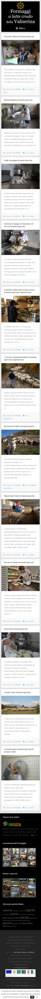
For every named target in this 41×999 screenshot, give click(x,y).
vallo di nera (13, 926)
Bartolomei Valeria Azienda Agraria (19, 426)
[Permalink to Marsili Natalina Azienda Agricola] (20, 116)
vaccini (6, 926)
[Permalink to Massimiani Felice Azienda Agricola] (20, 511)
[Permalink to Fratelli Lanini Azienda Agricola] (20, 705)
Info (37, 997)
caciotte (7, 910)
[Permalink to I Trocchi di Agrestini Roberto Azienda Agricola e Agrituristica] (20, 375)
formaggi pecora (29, 914)
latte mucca (8, 918)
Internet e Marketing (22, 986)
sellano (31, 555)
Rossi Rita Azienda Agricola (16, 629)
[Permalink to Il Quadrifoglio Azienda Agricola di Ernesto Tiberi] (20, 767)
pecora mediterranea (24, 920)
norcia (31, 216)
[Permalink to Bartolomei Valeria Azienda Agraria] (20, 442)
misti (17, 918)
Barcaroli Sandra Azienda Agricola (18, 562)
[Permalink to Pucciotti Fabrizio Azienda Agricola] (20, 52)
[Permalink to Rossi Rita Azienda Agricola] (20, 645)
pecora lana (14, 920)
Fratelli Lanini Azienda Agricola (17, 692)
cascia (31, 153)
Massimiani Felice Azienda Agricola (19, 496)
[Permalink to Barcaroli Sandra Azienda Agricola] (20, 578)
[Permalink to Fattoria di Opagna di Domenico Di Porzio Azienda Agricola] (20, 242)
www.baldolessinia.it (20, 968)
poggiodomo (8, 419)
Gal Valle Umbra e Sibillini (24, 952)
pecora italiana (7, 920)
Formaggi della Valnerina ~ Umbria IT (20, 12)
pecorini (7, 923)
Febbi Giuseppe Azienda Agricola (18, 160)
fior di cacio (22, 914)
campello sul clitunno (19, 911)
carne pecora (6, 914)
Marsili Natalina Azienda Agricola (18, 100)
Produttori (17, 89)
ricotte (22, 923)
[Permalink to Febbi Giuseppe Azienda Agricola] (20, 176)
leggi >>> (33, 835)
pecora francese (33, 918)
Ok (32, 997)
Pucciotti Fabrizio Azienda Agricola (19, 36)
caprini (30, 910)
